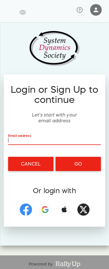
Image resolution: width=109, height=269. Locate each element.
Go (78, 163)
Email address (19, 135)
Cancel (31, 163)
